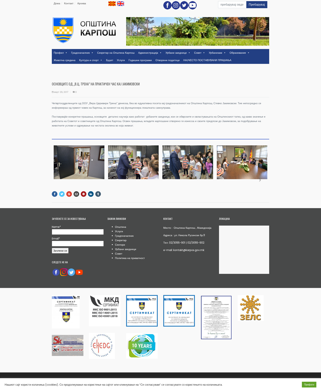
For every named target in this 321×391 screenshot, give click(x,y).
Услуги (121, 60)
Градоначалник (80, 53)
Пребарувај (257, 4)
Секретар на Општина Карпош (115, 53)
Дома (57, 3)
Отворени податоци (167, 60)
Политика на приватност (130, 258)
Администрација (148, 53)
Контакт (68, 3)
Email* (56, 238)
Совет (197, 53)
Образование (238, 53)
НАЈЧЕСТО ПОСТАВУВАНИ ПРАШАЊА (207, 60)
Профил (59, 53)
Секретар (121, 240)
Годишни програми (140, 60)
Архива (81, 3)
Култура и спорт (89, 60)
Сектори (120, 245)
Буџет (109, 60)
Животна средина (64, 60)
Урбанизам (215, 53)
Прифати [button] (309, 384)
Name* (56, 227)
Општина (120, 227)
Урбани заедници (176, 53)
